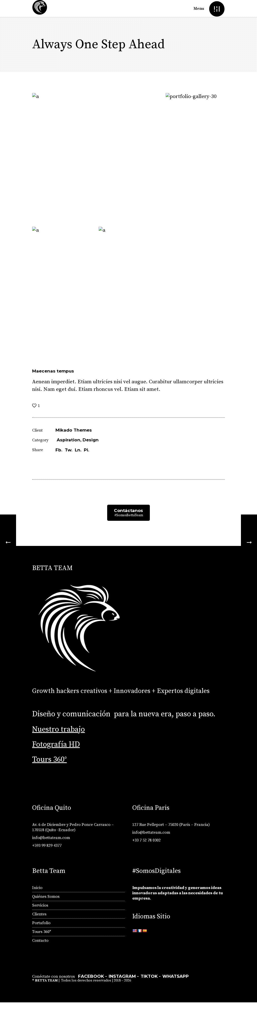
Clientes (39, 914)
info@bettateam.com (51, 837)
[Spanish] (144, 931)
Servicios (40, 905)
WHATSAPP (175, 976)
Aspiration (68, 439)
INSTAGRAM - (124, 976)
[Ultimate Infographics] (8, 542)
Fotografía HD (56, 744)
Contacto (40, 940)
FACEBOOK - (92, 976)
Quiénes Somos (45, 896)
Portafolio (41, 922)
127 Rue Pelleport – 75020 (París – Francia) (171, 824)
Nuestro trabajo (58, 729)
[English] (134, 931)
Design (91, 439)
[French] (139, 931)
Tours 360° (49, 759)
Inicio (37, 887)
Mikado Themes (73, 430)
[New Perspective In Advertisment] (249, 542)
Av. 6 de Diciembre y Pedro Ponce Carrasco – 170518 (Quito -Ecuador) (73, 827)
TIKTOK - (151, 976)
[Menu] (217, 9)
